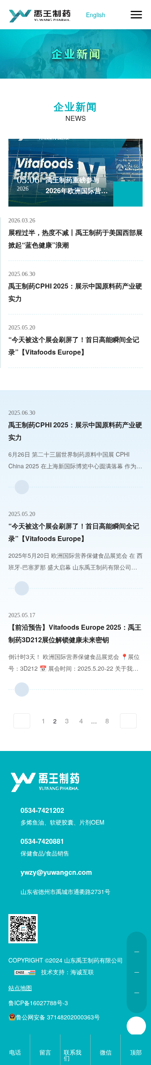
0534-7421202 (42, 810)
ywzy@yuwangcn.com (56, 872)
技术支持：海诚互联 (67, 972)
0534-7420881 (42, 841)
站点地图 (20, 987)
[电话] (137, 962)
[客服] (137, 942)
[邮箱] (137, 983)
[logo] (46, 783)
